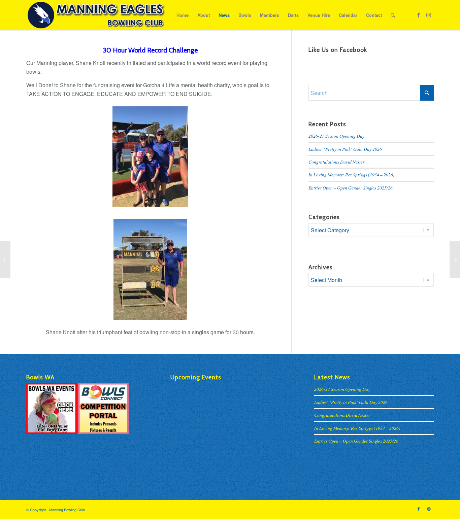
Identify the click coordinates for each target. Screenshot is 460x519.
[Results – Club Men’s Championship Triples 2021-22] (5, 259)
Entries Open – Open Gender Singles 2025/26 (350, 187)
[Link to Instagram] (429, 15)
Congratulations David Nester (336, 162)
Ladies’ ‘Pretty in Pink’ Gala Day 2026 (345, 149)
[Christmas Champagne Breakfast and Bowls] (455, 259)
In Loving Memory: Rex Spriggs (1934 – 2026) (351, 174)
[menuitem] (182, 15)
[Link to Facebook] (419, 15)
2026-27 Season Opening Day (336, 136)
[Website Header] (96, 15)
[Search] (392, 15)
